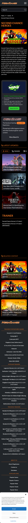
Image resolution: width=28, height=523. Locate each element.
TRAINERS (17, 151)
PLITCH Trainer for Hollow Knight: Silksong (14, 395)
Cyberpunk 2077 (14, 339)
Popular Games (14, 477)
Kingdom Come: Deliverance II (14, 342)
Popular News (14, 490)
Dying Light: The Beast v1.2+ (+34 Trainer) (14, 379)
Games (9, 15)
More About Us (14, 137)
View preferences (14, 517)
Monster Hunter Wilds (14, 358)
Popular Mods (14, 483)
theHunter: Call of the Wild (14, 351)
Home (3, 15)
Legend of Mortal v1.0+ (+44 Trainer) (14, 368)
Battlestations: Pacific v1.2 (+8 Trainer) (14, 404)
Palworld (14, 348)
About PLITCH (14, 108)
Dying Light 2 (14, 336)
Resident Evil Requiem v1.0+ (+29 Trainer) (14, 410)
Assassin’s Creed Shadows (14, 333)
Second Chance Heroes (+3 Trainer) (12, 221)
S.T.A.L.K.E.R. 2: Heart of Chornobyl (14, 345)
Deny (14, 513)
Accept (14, 509)
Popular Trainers (14, 480)
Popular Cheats (14, 486)
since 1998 (20, 123)
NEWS (6, 151)
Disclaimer (14, 470)
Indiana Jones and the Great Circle (14, 355)
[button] (25, 494)
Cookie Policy (13, 521)
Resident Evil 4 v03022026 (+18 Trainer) (14, 454)
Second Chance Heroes (7, 18)
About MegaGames (14, 464)
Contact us (14, 467)
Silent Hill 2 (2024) (14, 361)
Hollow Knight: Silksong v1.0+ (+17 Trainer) (14, 376)
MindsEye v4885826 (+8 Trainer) (14, 392)
